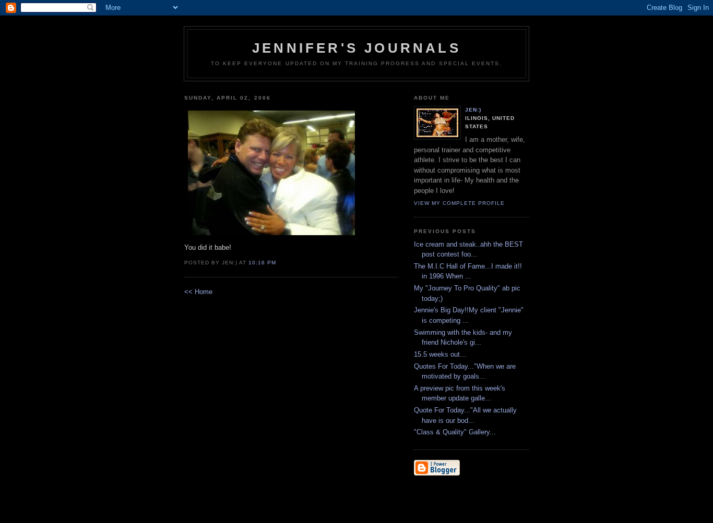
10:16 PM (262, 262)
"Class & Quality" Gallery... (455, 432)
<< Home (198, 292)
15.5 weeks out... (440, 354)
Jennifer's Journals (356, 48)
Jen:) (473, 110)
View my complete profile (459, 203)
